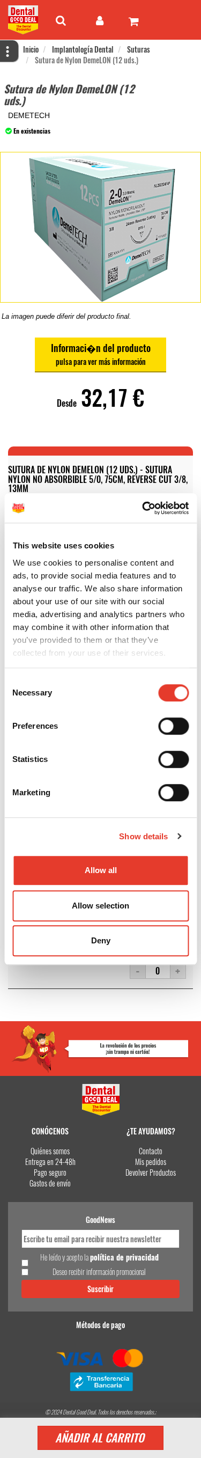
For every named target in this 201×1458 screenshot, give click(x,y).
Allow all (101, 870)
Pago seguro (50, 1172)
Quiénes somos (50, 1150)
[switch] (173, 726)
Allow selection (100, 905)
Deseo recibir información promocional (99, 1271)
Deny (100, 940)
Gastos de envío (50, 1183)
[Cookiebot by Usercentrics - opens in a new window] (143, 508)
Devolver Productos (150, 1172)
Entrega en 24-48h (50, 1161)
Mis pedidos (150, 1161)
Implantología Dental (83, 49)
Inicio (31, 49)
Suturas (138, 49)
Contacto (150, 1150)
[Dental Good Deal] (23, 19)
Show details (143, 836)
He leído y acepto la (99, 1257)
